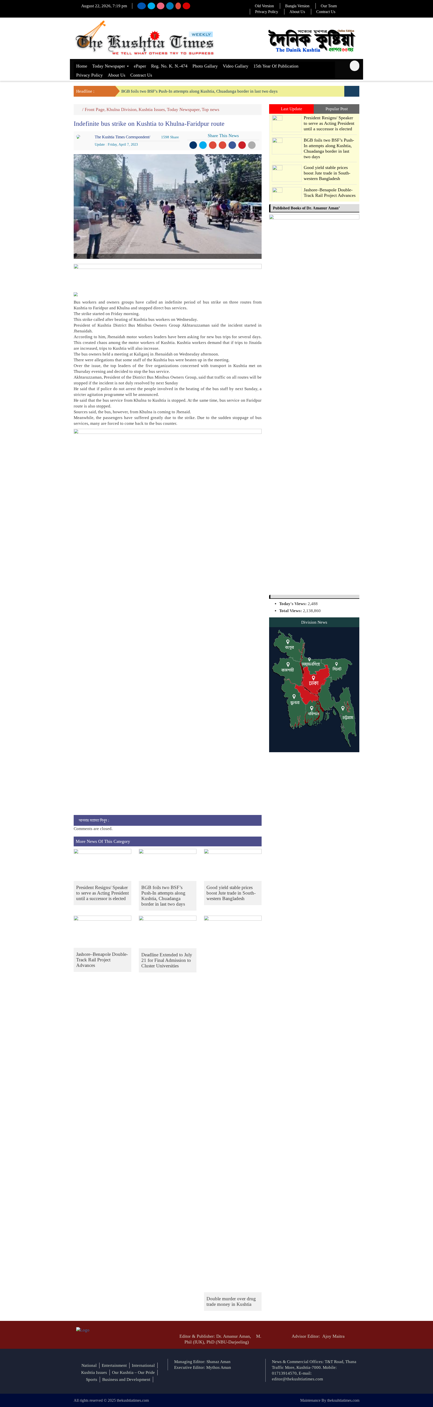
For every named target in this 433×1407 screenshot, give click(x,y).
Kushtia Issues (152, 109)
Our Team (329, 6)
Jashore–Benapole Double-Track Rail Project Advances (102, 960)
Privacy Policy (266, 12)
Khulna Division (121, 109)
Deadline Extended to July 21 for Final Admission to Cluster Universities (166, 960)
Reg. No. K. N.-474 (169, 66)
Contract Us (325, 12)
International (143, 1365)
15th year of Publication (275, 66)
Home (81, 66)
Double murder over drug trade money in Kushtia (231, 1301)
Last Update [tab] (291, 108)
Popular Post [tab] (337, 108)
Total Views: (291, 610)
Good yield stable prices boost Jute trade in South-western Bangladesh (231, 893)
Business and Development (126, 1379)
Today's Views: (293, 603)
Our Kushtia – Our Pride (133, 1372)
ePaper (140, 66)
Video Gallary (235, 66)
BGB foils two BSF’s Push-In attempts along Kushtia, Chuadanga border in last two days (199, 91)
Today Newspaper (109, 66)
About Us (297, 12)
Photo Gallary (205, 66)
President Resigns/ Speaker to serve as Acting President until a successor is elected (102, 893)
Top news (210, 109)
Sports (91, 1379)
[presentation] (348, 91)
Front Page (94, 109)
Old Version (264, 6)
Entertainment (114, 1365)
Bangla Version (297, 6)
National (89, 1365)
